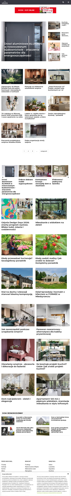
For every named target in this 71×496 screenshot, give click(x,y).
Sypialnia (52, 469)
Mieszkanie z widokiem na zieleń (50, 223)
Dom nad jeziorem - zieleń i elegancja (15, 400)
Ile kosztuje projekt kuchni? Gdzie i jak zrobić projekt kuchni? (51, 366)
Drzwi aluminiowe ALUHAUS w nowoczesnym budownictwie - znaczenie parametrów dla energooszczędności (23, 49)
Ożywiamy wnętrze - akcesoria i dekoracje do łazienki (17, 365)
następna (43, 151)
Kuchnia (51, 471)
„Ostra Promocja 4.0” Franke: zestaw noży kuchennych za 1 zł (56, 88)
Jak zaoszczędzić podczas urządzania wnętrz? (15, 330)
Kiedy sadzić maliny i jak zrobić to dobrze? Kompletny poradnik (49, 260)
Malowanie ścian (30, 469)
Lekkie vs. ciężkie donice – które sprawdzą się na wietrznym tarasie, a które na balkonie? (35, 116)
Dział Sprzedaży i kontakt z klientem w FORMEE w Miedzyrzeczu (50, 294)
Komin (3, 469)
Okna (3, 471)
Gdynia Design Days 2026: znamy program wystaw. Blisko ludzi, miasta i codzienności (15, 226)
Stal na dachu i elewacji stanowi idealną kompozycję (16, 293)
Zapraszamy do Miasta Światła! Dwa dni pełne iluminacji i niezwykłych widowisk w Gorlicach (11, 89)
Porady (3, 465)
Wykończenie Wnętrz (32, 467)
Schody (3, 467)
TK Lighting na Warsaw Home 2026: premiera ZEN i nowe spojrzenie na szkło (12, 115)
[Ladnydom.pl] (5, 2)
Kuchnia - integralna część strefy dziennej (65, 25)
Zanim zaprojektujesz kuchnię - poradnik (56, 114)
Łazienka (52, 467)
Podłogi (27, 465)
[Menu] (68, 2)
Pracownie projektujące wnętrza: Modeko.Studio (11, 141)
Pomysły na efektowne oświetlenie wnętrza (34, 87)
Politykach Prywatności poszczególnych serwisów (49, 492)
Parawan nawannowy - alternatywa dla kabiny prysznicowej (49, 331)
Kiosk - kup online (26, 10)
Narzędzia (28, 471)
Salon (50, 465)
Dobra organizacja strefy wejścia (34, 141)
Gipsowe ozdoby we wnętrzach (65, 44)
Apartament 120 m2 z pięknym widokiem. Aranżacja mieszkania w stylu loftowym (52, 401)
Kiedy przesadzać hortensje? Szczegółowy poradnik (16, 259)
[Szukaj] (63, 2)
